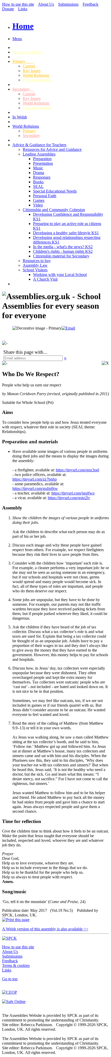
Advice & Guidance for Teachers (39, 145)
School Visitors (35, 270)
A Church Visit (45, 279)
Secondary (23, 89)
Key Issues (32, 70)
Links (22, 9)
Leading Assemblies (39, 154)
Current (29, 66)
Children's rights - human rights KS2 (63, 251)
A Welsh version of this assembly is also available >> (45, 929)
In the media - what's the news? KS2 (63, 247)
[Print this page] (15, 919)
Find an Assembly (28, 52)
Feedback (90, 4)
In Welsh (19, 117)
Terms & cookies (16, 965)
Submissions (68, 4)
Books (38, 182)
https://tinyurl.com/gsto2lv (69, 498)
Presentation (43, 163)
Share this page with (23, 352)
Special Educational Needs (55, 191)
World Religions (36, 75)
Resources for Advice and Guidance (52, 149)
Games (38, 200)
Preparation (42, 159)
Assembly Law (35, 265)
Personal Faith (44, 196)
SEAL (38, 186)
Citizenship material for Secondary (61, 256)
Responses (41, 177)
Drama (38, 172)
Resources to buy (37, 260)
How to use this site (18, 4)
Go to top (10, 979)
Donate (8, 9)
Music (38, 168)
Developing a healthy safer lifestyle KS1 (66, 233)
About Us (46, 4)
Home (23, 26)
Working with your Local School (60, 274)
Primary (23, 61)
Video (38, 205)
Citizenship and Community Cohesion (54, 209)
